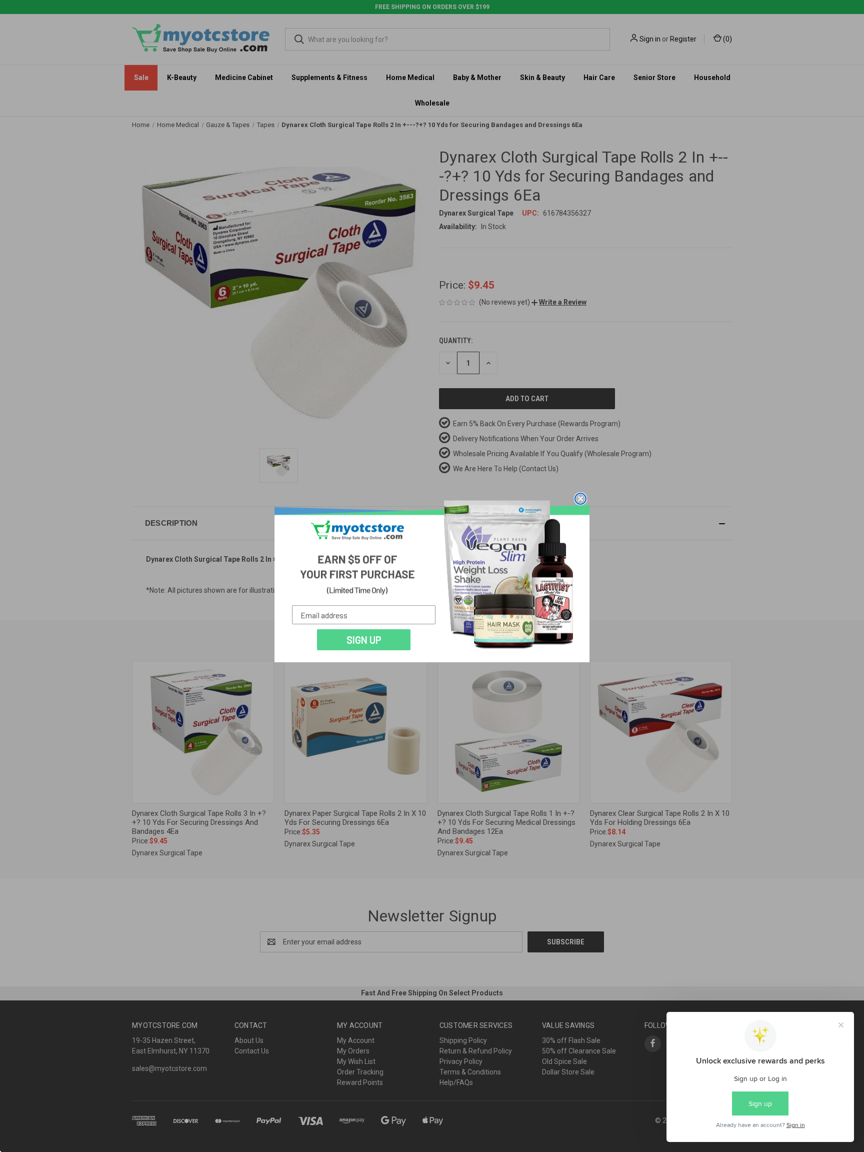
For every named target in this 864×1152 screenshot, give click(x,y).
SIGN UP (364, 640)
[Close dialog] (581, 499)
